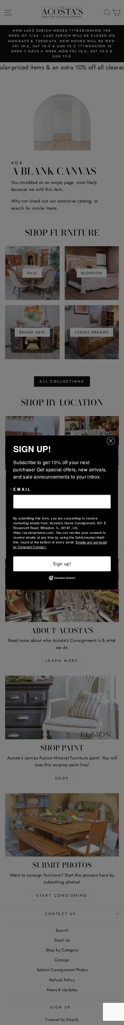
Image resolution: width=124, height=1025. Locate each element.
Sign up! (62, 563)
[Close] (112, 440)
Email (22, 489)
